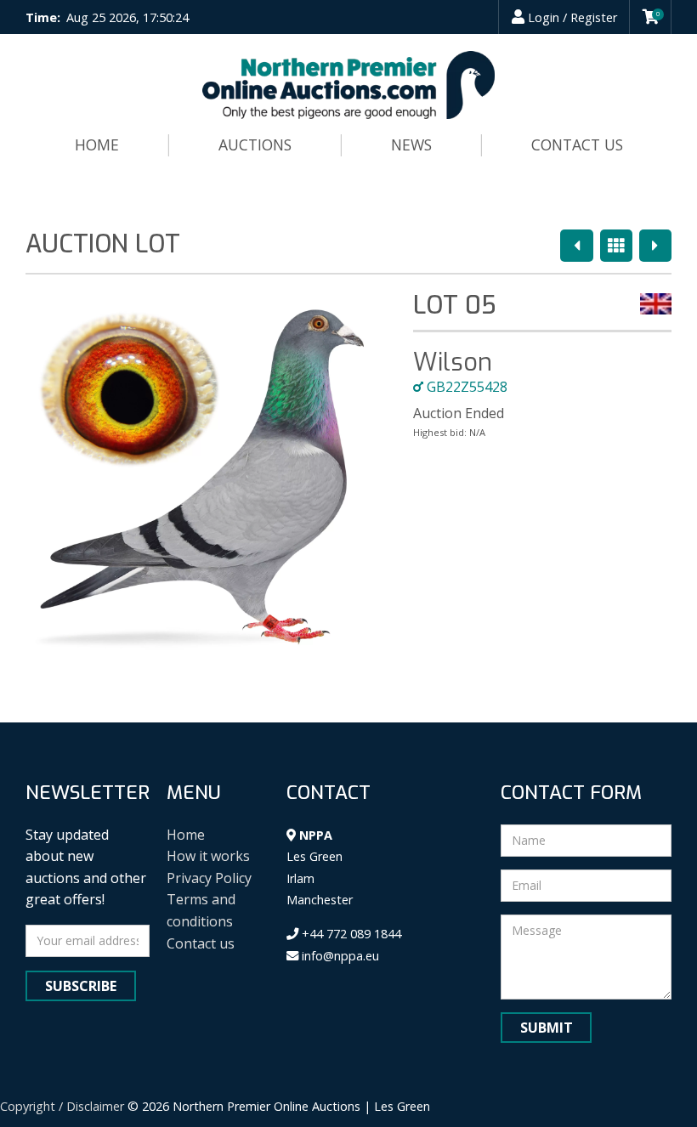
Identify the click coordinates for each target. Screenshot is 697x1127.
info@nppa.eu (338, 956)
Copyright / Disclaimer (62, 1106)
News (411, 144)
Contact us (577, 144)
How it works (208, 856)
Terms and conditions (201, 910)
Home (97, 144)
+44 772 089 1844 (349, 934)
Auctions (255, 144)
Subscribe (80, 986)
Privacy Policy (209, 878)
